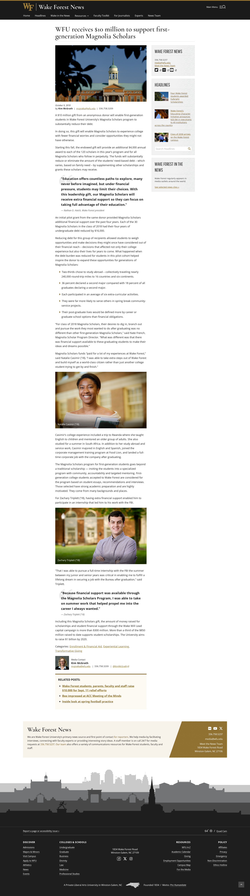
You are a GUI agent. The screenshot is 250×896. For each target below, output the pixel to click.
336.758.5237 (47, 744)
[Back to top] (241, 884)
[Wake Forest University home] (28, 7)
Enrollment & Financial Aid (86, 646)
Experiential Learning (116, 646)
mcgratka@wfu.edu (85, 108)
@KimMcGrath (121, 666)
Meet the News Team (165, 65)
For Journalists (122, 15)
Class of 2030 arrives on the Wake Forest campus (181, 137)
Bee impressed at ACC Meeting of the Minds (91, 696)
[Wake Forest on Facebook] (119, 859)
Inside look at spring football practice (87, 701)
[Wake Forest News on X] (221, 728)
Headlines (40, 15)
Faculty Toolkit (101, 15)
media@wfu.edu (163, 62)
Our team (61, 744)
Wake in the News (60, 15)
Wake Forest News (61, 7)
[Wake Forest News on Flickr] (209, 728)
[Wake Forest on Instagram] (131, 859)
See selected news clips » (167, 187)
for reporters (121, 737)
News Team (154, 15)
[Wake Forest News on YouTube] (215, 728)
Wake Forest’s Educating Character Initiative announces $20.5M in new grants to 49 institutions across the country (173, 118)
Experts (139, 15)
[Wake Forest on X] (125, 859)
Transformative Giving (68, 651)
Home (26, 15)
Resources (80, 15)
